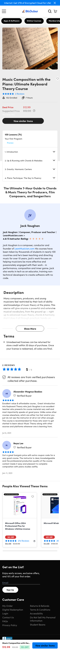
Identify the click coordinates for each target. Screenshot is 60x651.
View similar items (23, 121)
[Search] (50, 11)
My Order (7, 605)
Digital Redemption (12, 609)
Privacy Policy (9, 625)
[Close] (54, 3)
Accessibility (36, 613)
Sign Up (10, 589)
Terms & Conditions (40, 609)
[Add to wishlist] (57, 78)
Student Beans (37, 624)
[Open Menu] (5, 11)
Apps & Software (12, 20)
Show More (30, 328)
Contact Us (8, 617)
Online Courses (34, 20)
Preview (10, 142)
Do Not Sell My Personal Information (42, 619)
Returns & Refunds (39, 605)
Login (5, 613)
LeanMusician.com (24, 248)
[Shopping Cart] (55, 11)
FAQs (5, 621)
